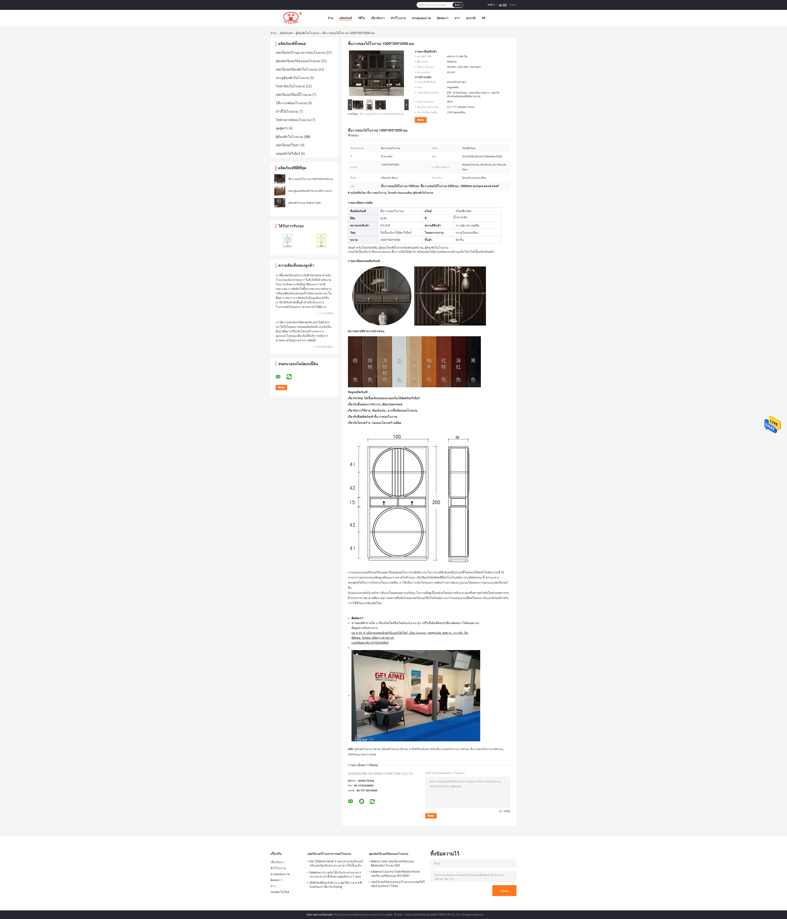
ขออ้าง (491, 4)
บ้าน (330, 18)
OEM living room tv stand (362, 754)
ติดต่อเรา (442, 18)
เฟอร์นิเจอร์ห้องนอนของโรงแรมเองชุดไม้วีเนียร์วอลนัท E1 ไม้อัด (398, 884)
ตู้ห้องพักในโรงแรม (307, 33)
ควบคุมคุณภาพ (421, 18)
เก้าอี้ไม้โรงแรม (287, 111)
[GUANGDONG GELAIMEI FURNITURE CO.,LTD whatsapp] (361, 801)
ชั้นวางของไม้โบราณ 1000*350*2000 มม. (311, 179)
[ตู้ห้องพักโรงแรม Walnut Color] (279, 203)
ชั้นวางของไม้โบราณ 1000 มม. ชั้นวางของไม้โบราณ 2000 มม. (469, 749)
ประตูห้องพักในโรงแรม (292, 78)
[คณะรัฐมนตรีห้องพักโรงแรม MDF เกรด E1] (279, 191)
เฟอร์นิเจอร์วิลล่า (288, 145)
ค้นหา (458, 4)
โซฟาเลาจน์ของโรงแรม (293, 120)
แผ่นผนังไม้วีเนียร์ (288, 153)
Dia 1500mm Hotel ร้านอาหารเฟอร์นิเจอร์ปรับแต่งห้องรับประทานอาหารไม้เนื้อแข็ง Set (336, 864)
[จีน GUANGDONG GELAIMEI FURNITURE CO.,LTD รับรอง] (287, 240)
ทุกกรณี (470, 18)
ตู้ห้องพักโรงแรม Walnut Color (304, 202)
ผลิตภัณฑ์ (346, 18)
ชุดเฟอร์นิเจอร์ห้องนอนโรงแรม (298, 61)
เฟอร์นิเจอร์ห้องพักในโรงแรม (296, 69)
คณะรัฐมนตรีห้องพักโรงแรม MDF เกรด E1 (310, 191)
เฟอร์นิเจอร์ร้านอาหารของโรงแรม (300, 53)
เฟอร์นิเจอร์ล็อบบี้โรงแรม (294, 95)
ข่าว (457, 18)
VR (483, 18)
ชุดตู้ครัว (282, 128)
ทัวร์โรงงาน (398, 18)
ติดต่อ (420, 119)
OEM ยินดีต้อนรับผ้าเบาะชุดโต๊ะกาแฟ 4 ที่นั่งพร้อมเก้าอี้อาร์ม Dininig (335, 884)
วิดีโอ (361, 18)
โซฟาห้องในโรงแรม (290, 86)
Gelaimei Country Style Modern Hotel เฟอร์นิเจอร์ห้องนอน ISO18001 (395, 873)
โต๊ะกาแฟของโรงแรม (291, 103)
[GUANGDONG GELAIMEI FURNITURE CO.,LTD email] (281, 377)
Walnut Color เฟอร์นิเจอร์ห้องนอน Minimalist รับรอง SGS (392, 863)
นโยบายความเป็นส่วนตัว (319, 914)
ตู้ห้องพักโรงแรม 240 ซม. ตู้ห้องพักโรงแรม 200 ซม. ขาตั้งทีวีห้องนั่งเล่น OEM (395, 749)
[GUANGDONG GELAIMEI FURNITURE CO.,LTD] (293, 18)
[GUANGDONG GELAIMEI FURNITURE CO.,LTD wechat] (292, 377)
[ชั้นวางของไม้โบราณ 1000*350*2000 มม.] (279, 179)
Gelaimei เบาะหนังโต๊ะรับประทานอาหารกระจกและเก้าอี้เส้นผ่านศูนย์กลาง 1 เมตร (335, 874)
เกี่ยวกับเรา (378, 18)
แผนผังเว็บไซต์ (280, 892)
